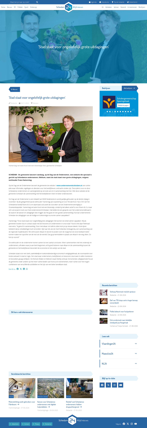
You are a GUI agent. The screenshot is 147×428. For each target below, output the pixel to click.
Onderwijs (33, 7)
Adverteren (133, 2)
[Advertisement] (51, 291)
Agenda (93, 2)
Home (3, 7)
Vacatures (105, 2)
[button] (107, 111)
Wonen (116, 7)
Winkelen (108, 7)
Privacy (37, 424)
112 (15, 7)
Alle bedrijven (128, 88)
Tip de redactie (118, 2)
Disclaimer (48, 424)
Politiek (20, 7)
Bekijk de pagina (123, 104)
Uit (103, 7)
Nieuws (9, 7)
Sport (26, 7)
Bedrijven (142, 7)
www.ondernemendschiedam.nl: (69, 185)
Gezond (123, 7)
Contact (26, 424)
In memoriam (132, 7)
